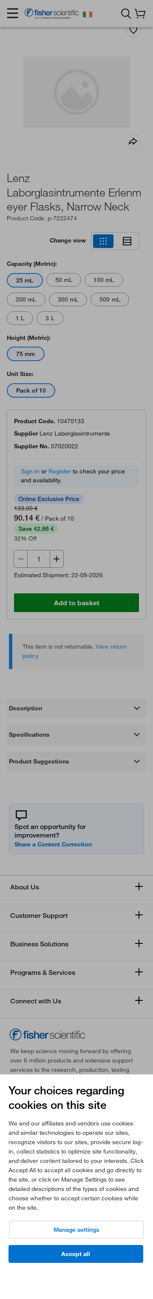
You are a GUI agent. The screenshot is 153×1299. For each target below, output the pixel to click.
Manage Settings (76, 1229)
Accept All (75, 1254)
